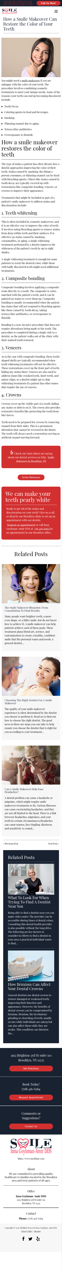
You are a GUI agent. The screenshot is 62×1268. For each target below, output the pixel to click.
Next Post (52, 843)
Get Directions (31, 1068)
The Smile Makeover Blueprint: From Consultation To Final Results (26, 609)
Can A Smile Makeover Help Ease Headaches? (24, 790)
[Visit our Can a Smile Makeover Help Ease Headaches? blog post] (31, 765)
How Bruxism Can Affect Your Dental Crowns (29, 986)
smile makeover (31, 80)
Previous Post (11, 843)
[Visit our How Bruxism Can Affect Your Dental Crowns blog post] (31, 980)
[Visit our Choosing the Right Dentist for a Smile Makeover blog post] (31, 676)
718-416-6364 (41, 528)
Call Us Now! (48, 3)
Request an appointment (21, 525)
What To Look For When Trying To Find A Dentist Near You (29, 902)
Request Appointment (31, 1097)
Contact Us (31, 1126)
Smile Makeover (31, 477)
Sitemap (37, 1231)
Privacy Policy (26, 1231)
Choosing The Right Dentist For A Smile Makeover (28, 701)
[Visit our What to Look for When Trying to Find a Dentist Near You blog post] (31, 893)
